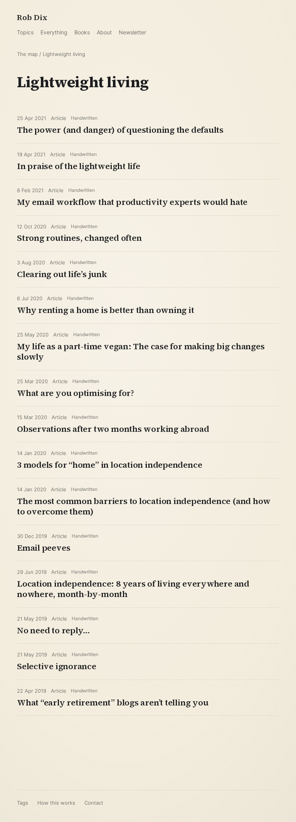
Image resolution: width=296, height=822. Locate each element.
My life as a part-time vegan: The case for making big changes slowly (141, 351)
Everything (53, 32)
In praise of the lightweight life (78, 166)
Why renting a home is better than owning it (105, 310)
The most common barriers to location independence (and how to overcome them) (144, 506)
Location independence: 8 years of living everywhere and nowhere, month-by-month (133, 589)
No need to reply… (53, 630)
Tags (22, 803)
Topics (25, 32)
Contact (93, 803)
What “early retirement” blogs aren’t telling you (112, 702)
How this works (56, 803)
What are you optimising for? (75, 393)
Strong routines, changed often (79, 238)
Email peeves (43, 547)
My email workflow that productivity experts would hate (132, 202)
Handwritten (84, 118)
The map (27, 54)
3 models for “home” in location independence (109, 464)
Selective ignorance (56, 666)
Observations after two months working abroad (113, 429)
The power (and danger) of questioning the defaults (120, 129)
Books (82, 32)
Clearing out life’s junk (62, 274)
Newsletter (132, 32)
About (104, 32)
